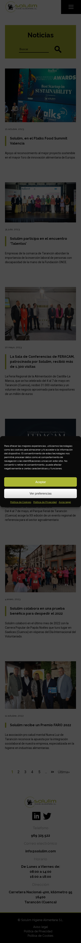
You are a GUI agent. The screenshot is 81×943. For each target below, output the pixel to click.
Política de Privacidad (45, 502)
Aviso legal (65, 502)
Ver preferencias (40, 493)
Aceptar (40, 482)
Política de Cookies (20, 502)
